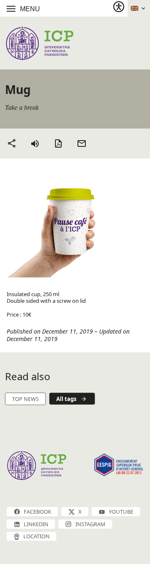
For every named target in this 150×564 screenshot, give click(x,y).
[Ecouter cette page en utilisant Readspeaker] (35, 143)
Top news (25, 399)
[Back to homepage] (39, 43)
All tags (66, 399)
